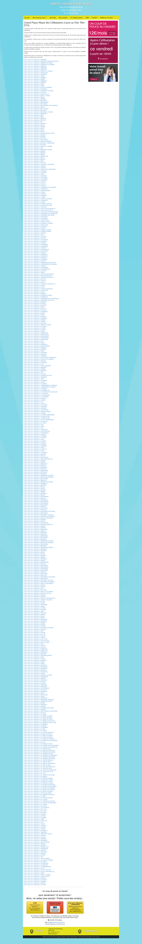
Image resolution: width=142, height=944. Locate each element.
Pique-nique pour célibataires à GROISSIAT (35, 352)
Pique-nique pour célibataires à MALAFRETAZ (36, 457)
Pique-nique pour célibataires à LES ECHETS (36, 429)
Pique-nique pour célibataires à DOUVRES (35, 305)
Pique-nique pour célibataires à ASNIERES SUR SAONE (38, 91)
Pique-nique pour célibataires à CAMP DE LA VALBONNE (39, 164)
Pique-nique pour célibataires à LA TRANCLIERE (37, 395)
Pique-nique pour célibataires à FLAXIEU (34, 328)
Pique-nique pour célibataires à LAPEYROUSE (36, 410)
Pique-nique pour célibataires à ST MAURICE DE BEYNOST (39, 785)
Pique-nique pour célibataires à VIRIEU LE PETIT (37, 876)
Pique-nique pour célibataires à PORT (34, 644)
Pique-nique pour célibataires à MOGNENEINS (36, 496)
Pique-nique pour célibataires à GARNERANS (36, 333)
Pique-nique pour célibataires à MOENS (34, 495)
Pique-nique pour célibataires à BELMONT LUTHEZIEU (38, 112)
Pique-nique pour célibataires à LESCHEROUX (36, 433)
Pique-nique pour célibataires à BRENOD (35, 153)
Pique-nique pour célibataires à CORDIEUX (35, 257)
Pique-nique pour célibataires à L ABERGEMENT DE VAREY (40, 387)
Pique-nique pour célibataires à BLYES (34, 130)
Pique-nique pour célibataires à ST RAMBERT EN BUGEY (39, 794)
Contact (94, 18)
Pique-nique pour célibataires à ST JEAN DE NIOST (37, 762)
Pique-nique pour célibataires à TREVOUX (35, 835)
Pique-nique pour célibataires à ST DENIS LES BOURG (38, 735)
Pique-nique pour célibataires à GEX (33, 341)
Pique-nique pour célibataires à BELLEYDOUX (36, 109)
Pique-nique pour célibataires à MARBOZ (35, 462)
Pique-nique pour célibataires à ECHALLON (35, 310)
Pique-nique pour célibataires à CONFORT (35, 248)
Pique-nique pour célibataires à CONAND (35, 243)
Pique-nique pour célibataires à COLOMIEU (35, 241)
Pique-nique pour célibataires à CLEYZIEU (35, 236)
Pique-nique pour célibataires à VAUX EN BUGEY (37, 842)
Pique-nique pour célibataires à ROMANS (35, 678)
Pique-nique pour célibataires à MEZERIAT (35, 485)
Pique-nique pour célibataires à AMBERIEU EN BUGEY (38, 63)
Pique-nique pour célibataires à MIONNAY (35, 490)
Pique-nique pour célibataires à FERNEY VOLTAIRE (37, 325)
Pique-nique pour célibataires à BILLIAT (34, 125)
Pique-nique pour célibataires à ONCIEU (34, 603)
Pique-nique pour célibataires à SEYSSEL (35, 706)
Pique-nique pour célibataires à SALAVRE (35, 683)
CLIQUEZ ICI (94, 79)
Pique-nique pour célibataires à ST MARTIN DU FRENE (38, 780)
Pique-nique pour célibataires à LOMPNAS (35, 444)
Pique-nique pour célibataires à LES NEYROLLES (37, 431)
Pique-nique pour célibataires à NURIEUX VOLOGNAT (38, 600)
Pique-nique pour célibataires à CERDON (35, 167)
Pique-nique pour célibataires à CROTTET (35, 279)
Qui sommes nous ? (40, 18)
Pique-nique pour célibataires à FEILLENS (35, 323)
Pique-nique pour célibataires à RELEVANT (35, 665)
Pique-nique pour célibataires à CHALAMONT (36, 179)
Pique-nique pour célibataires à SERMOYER (35, 698)
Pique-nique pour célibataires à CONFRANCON (36, 249)
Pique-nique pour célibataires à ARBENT (34, 79)
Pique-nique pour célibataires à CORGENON (35, 259)
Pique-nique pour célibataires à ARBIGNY (35, 82)
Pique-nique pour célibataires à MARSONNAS (36, 470)
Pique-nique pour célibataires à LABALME (35, 398)
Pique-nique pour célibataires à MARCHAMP (35, 464)
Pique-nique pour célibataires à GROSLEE (35, 354)
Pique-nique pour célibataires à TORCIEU (35, 827)
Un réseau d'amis (77, 18)
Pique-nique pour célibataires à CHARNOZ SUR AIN (37, 203)
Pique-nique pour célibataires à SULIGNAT (35, 812)
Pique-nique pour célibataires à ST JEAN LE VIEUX (37, 765)
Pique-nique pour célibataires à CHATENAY (35, 207)
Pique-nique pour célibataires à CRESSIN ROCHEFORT (38, 277)
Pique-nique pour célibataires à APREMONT (35, 74)
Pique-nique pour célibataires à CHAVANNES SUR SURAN (39, 215)
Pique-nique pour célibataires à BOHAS (34, 131)
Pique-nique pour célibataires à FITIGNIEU (35, 326)
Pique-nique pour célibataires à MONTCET (35, 506)
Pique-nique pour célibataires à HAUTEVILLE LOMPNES (38, 359)
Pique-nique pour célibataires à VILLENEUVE (36, 865)
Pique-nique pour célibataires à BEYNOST (35, 123)
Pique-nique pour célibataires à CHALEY (34, 182)
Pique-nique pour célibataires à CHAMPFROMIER (37, 190)
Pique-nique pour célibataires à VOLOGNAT (35, 879)
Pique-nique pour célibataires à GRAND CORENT (37, 346)
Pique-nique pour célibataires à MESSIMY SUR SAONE (38, 482)
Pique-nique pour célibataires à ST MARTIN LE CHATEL (38, 783)
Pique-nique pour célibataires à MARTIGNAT (35, 472)
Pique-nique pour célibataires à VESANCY (35, 850)
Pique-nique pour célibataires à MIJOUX (34, 487)
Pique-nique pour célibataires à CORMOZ (35, 266)
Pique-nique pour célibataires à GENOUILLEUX (36, 334)
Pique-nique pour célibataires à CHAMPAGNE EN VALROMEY (40, 187)
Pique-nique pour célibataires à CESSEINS (35, 172)
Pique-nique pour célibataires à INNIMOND (35, 367)
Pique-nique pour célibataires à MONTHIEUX (36, 508)
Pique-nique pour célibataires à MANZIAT (35, 460)
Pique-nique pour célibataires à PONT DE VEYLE (37, 642)
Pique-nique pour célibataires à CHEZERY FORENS (37, 230)
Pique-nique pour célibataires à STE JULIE (35, 809)
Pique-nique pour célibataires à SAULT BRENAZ (36, 688)
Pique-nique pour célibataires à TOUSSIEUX (35, 830)
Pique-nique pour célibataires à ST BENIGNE (36, 724)
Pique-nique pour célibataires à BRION (34, 158)
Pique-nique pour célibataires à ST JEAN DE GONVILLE (38, 760)
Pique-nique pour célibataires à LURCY (34, 451)
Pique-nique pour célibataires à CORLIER (35, 261)
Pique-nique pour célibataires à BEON (34, 117)
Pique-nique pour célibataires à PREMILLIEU (35, 650)
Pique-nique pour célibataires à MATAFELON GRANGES (38, 477)
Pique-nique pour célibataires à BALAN (34, 97)
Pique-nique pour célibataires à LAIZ (33, 402)
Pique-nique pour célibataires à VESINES (35, 853)
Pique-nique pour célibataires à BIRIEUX (34, 127)
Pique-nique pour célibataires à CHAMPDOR (35, 189)
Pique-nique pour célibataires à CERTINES (35, 171)
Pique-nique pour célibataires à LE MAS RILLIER (37, 416)
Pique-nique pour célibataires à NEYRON (35, 595)
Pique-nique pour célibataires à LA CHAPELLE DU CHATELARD (40, 392)
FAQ (87, 18)
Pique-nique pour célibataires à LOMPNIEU (35, 446)
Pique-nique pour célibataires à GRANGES (35, 347)
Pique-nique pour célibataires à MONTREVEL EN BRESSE (39, 516)
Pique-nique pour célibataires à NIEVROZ (35, 596)
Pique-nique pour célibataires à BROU (34, 161)
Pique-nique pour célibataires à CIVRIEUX (35, 233)
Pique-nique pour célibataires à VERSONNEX (36, 848)
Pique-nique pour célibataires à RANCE (34, 662)
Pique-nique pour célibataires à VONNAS (34, 883)
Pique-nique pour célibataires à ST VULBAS (35, 804)
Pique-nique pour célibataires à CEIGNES (35, 166)
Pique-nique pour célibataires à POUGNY (35, 645)
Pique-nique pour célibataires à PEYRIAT (34, 624)
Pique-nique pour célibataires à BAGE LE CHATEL (37, 95)
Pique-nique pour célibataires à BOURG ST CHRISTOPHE (39, 143)
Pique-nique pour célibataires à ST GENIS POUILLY (37, 749)
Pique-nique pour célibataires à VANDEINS (35, 839)
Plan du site (96, 937)
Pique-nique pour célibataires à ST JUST (34, 773)
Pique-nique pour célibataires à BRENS (34, 154)
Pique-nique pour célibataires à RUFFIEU (35, 681)
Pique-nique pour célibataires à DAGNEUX (35, 293)
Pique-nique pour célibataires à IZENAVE (34, 369)
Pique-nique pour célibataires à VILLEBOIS (35, 861)
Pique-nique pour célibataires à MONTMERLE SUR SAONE (39, 511)
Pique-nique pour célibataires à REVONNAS (35, 668)
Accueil (27, 18)
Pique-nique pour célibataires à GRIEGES (35, 349)
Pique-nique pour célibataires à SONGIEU (35, 709)
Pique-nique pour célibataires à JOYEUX (34, 382)
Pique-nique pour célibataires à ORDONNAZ (35, 604)
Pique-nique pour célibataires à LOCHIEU (35, 442)
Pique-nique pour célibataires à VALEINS (34, 837)
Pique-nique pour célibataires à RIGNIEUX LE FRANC (38, 675)
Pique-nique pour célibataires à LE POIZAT (35, 423)
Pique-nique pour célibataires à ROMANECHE (36, 677)
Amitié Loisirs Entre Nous (49, 937)
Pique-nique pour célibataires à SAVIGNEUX (35, 691)
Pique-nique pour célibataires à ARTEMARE (35, 89)
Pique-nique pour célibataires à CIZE (33, 235)
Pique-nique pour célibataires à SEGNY (34, 693)
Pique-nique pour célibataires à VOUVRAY (35, 884)
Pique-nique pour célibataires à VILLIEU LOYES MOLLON (39, 871)
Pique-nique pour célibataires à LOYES (34, 447)
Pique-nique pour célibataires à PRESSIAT (35, 654)
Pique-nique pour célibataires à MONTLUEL (35, 510)
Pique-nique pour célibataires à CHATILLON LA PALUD (38, 210)
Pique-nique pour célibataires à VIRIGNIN (35, 878)
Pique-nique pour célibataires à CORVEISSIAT (36, 267)
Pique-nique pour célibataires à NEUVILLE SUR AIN (37, 593)
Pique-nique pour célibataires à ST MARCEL (35, 776)
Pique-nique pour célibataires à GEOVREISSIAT (36, 338)
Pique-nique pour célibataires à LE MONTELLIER (37, 418)
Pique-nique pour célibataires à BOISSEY (35, 135)
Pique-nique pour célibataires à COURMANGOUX (37, 269)
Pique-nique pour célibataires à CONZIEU (35, 253)
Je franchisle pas (112, 33)
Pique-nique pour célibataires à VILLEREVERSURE (37, 866)
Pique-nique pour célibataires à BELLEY (34, 107)
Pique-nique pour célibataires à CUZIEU (34, 292)
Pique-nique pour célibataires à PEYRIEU (35, 626)
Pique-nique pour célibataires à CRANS (34, 272)
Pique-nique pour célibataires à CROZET (34, 282)
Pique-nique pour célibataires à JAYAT (34, 379)
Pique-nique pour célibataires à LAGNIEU (35, 400)
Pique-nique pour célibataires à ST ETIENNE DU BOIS (38, 744)
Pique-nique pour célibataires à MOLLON (35, 498)
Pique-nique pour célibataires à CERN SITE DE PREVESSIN (39, 169)
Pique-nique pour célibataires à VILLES (34, 868)
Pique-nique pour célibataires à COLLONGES (36, 239)
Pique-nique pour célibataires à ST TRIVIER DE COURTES (39, 801)
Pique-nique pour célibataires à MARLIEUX (35, 469)
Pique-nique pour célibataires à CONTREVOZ (36, 251)
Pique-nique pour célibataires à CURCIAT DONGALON (38, 289)
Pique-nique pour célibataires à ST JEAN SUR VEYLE (38, 768)
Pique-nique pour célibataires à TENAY (34, 819)
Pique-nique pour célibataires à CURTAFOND (36, 290)
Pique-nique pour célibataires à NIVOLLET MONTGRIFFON (39, 598)
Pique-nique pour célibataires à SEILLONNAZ (36, 695)
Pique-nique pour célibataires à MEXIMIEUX (35, 483)
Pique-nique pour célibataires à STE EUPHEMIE (36, 807)
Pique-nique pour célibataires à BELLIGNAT (35, 110)
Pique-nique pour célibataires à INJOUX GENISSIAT (37, 366)
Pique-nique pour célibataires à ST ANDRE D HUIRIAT (38, 716)
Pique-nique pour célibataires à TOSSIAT (34, 829)
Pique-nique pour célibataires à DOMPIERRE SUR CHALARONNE (41, 298)
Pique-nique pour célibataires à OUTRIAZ (35, 608)
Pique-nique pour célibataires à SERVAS (34, 703)
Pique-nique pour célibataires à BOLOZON (35, 138)
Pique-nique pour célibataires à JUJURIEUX (35, 384)
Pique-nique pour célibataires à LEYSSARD (35, 436)
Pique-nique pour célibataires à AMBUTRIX (35, 69)
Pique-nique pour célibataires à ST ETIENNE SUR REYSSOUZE (40, 747)
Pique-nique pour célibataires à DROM (34, 307)
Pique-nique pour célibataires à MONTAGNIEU (36, 501)
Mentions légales (61, 937)
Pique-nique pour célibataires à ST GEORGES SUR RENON (39, 752)
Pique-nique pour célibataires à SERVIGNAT (35, 704)
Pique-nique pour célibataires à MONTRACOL (36, 513)
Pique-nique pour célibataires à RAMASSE (35, 660)
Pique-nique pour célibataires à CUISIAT (34, 285)
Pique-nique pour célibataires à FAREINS (35, 320)
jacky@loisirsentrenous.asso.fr (56, 922)
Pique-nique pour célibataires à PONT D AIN (35, 639)
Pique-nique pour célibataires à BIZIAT (34, 128)
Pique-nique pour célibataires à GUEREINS (35, 356)
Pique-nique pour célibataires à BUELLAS (35, 163)
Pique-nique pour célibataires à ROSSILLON (35, 680)
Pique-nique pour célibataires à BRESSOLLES (36, 156)
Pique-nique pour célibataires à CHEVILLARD (36, 225)
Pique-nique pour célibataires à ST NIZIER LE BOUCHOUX (39, 789)
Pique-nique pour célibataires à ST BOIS (34, 729)
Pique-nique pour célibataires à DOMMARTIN (36, 297)
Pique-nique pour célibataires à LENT (34, 428)
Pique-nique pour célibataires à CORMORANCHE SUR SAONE (40, 264)
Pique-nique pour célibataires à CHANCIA (35, 194)
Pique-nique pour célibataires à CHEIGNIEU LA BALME (38, 223)
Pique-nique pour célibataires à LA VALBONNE (36, 397)
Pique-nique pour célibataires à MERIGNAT (35, 480)
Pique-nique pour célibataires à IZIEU (34, 372)
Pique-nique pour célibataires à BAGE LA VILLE (36, 94)
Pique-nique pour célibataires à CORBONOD (35, 254)
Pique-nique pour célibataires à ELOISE (34, 313)
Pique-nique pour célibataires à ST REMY (35, 796)
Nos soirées (63, 18)
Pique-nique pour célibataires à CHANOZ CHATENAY (38, 199)
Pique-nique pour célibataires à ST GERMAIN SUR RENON (39, 757)
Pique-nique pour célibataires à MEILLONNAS (36, 478)
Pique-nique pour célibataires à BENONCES (35, 113)
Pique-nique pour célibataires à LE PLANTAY (35, 421)
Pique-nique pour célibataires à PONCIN (34, 637)
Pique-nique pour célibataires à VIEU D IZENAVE (37, 858)
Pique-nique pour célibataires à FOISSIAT (35, 329)
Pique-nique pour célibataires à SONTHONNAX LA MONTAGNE (40, 711)
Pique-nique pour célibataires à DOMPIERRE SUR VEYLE (39, 300)
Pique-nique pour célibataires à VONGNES (35, 881)
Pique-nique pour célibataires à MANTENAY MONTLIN (38, 459)
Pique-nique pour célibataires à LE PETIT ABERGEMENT (39, 420)
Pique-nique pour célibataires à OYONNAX (35, 609)
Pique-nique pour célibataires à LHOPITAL (35, 438)
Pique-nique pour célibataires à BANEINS (35, 99)
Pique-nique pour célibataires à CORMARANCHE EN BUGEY (40, 262)
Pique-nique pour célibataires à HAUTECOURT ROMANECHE (40, 357)
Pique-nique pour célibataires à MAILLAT (34, 456)
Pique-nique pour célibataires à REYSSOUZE (36, 672)
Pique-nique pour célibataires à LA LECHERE (36, 393)
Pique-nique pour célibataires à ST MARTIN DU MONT (38, 781)
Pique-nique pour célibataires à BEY (33, 122)
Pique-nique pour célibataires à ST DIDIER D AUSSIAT (38, 737)
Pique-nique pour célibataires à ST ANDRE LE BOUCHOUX (39, 721)
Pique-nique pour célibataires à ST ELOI (34, 742)
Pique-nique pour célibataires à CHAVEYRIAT (36, 217)
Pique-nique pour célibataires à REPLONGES (36, 667)
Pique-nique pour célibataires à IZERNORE (35, 370)
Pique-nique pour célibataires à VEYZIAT (34, 855)
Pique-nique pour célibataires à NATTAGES (35, 590)
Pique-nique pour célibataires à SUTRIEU (35, 816)
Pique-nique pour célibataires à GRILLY (34, 351)
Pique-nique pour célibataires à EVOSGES (35, 316)
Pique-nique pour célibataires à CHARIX (34, 202)
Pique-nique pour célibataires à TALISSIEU (35, 817)
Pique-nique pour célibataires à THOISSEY (35, 825)
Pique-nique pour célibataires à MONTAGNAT (36, 500)
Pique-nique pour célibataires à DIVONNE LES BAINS (38, 295)
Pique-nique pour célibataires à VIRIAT (34, 873)
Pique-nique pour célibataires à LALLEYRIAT (35, 405)
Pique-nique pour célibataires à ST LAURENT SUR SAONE (39, 775)
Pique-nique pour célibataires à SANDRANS (35, 686)
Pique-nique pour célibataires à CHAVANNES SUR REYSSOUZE (40, 213)
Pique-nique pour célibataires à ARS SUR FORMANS (38, 87)
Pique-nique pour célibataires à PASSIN (34, 616)
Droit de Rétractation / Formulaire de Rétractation (79, 937)
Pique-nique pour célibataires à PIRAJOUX (35, 629)
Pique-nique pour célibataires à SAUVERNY (35, 690)
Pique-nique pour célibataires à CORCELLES (36, 256)
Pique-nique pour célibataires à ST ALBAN (35, 714)
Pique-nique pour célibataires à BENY (34, 115)
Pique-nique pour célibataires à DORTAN (34, 303)
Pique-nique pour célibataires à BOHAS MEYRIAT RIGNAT (39, 133)
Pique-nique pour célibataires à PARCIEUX (35, 613)
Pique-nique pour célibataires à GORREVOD (35, 344)
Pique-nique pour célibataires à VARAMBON (35, 840)
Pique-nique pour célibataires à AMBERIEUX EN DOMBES (39, 64)
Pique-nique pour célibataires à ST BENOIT (35, 726)
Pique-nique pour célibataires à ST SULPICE (35, 799)
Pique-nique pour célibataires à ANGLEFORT (36, 72)
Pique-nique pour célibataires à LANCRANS (35, 406)
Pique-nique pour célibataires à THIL (33, 822)
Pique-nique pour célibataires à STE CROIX (35, 806)
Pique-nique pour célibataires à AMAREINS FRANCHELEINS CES (41, 61)
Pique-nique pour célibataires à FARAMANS (35, 318)
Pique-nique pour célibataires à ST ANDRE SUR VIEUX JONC (40, 722)
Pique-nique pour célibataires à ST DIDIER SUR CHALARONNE (40, 740)
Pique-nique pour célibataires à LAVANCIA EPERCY (37, 411)
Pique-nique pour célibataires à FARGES (34, 321)
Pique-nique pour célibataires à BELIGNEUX (35, 104)
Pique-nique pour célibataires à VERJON (34, 843)
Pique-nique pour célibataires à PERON (34, 618)
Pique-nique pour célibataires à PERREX (34, 622)
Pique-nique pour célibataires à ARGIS (34, 84)
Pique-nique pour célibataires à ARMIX (34, 86)
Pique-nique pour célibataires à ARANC (34, 76)
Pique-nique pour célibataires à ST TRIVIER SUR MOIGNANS (40, 803)
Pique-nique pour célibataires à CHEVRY (34, 228)
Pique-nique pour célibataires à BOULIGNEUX (36, 140)
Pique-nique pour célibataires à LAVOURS (35, 413)
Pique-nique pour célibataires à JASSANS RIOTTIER (37, 375)
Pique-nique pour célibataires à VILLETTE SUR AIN (37, 870)
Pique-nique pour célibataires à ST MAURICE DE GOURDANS (40, 786)
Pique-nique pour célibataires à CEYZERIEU (35, 177)
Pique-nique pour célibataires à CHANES (34, 197)
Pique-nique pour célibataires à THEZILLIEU (35, 821)
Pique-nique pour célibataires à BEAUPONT (35, 100)
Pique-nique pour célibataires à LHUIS (34, 439)
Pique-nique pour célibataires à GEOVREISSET (36, 336)
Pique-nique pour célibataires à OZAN (34, 611)
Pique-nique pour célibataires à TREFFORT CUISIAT (38, 834)
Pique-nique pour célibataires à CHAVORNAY (36, 218)
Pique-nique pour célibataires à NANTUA (34, 585)
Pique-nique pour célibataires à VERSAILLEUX (36, 847)
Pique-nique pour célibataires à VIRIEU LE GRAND (37, 875)
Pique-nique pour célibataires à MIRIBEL (34, 492)
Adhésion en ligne (106, 18)
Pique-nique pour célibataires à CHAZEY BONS (36, 220)
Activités (53, 18)
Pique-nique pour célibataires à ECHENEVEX (36, 311)
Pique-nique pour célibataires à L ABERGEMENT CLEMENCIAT (40, 385)
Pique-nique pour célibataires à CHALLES (35, 184)
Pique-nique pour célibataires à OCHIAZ (34, 601)
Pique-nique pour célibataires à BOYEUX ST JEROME (38, 146)
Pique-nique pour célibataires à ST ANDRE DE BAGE (38, 717)
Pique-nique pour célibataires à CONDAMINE (36, 244)
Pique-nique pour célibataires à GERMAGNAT (36, 339)
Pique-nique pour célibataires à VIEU (33, 857)
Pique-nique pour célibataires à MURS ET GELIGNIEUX (38, 518)
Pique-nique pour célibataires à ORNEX (34, 606)
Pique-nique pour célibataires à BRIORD (34, 159)
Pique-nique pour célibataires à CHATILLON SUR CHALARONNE (41, 212)
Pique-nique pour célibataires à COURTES (35, 271)
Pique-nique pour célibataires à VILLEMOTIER (36, 863)
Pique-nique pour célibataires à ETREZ (34, 315)
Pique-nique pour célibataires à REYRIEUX (35, 670)
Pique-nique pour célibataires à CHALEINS (35, 181)
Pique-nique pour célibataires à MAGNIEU (35, 454)
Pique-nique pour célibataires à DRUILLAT (35, 308)
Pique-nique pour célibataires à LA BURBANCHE (36, 390)
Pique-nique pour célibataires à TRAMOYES (35, 832)
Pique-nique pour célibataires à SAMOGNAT (35, 685)
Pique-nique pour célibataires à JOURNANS (35, 380)
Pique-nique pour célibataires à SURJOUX (35, 814)
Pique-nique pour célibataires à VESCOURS (35, 852)
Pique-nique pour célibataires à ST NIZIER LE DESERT (38, 791)
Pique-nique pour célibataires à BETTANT (35, 120)
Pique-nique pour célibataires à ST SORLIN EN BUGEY (38, 798)
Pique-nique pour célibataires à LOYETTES (35, 449)
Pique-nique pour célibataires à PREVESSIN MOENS (38, 655)
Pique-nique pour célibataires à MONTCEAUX (36, 505)
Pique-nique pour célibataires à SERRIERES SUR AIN (38, 701)
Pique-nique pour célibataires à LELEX (34, 426)
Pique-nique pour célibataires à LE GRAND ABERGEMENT (39, 415)
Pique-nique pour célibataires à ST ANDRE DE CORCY (38, 719)
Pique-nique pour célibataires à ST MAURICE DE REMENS (39, 788)
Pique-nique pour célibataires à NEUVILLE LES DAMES (38, 591)
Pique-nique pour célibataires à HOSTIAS (35, 361)
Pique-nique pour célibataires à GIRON (34, 343)
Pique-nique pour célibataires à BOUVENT (35, 145)
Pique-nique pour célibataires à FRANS (34, 331)
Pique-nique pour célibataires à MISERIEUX (35, 493)
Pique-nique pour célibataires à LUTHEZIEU (35, 452)
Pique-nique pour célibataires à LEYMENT (35, 434)
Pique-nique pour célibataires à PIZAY (34, 631)
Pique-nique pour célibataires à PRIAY (34, 657)
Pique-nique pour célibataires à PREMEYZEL (36, 649)
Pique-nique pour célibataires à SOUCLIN (35, 713)
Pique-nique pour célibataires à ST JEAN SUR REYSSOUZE (39, 767)
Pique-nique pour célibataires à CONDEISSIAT (36, 246)
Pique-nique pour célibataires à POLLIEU (35, 636)
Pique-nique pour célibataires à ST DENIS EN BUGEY (38, 734)
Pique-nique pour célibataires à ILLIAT (34, 364)
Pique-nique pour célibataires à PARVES (34, 614)
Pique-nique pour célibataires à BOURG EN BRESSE (38, 141)
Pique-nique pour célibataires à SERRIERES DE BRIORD (39, 699)
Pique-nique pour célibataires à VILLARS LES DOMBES (38, 860)
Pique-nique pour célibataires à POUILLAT (35, 647)
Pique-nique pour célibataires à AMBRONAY (35, 68)
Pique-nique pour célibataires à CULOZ (34, 287)
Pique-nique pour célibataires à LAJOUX (34, 403)
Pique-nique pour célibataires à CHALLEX (35, 185)
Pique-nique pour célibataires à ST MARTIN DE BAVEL (38, 778)
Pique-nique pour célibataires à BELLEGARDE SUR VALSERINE (41, 105)
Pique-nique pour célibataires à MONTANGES (36, 503)
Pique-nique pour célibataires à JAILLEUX (35, 374)
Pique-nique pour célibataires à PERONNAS (35, 619)
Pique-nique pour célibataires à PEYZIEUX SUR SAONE (38, 627)
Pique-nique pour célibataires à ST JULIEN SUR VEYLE (38, 771)
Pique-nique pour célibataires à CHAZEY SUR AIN (37, 221)
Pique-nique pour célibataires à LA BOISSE (35, 388)
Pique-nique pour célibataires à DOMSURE (35, 302)
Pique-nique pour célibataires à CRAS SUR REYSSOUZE (39, 274)
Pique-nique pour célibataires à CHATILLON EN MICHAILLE (39, 208)
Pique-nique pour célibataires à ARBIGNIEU (35, 81)
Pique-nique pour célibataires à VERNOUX (35, 845)
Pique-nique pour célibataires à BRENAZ (34, 151)
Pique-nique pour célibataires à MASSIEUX (35, 474)
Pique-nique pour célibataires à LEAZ (34, 424)
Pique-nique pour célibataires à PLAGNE (34, 632)
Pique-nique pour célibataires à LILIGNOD (35, 441)
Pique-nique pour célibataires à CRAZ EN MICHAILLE (38, 275)
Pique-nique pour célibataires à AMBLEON (35, 66)
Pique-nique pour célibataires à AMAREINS (35, 59)
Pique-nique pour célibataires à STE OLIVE (35, 811)
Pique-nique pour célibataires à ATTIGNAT (35, 92)
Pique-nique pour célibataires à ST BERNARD (36, 727)
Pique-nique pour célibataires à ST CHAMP (35, 731)
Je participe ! (103, 59)
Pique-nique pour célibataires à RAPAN (34, 663)
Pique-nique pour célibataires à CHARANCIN (35, 200)
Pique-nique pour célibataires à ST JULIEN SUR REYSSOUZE (40, 770)
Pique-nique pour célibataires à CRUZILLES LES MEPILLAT (39, 284)
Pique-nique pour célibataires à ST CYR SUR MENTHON (39, 732)
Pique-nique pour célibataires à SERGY (34, 696)
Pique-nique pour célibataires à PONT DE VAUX (36, 641)
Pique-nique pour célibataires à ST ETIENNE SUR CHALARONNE (41, 745)
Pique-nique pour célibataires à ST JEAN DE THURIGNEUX (39, 763)
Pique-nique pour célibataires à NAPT (34, 588)
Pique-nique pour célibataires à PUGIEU (34, 659)
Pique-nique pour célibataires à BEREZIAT (35, 118)
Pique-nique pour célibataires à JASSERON (35, 377)
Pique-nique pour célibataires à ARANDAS (35, 77)
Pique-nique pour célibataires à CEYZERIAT (35, 176)
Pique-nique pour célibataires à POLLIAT (34, 634)
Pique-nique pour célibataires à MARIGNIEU (35, 467)
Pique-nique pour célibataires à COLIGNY (35, 238)
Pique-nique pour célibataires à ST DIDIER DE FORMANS (39, 739)
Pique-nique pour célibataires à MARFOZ (35, 465)
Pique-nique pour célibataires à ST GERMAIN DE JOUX (38, 753)
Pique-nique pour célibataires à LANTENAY (35, 408)
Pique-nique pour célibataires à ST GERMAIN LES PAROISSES (40, 755)
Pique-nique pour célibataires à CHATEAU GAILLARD (38, 205)
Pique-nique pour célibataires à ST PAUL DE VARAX (37, 793)
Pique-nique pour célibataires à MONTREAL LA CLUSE (38, 514)
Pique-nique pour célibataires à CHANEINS (35, 195)
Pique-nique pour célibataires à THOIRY (34, 824)
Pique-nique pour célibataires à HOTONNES (35, 362)
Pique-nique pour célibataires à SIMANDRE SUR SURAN (39, 708)
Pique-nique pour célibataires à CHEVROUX (35, 226)
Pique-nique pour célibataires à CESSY (34, 174)
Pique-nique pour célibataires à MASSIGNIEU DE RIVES (38, 475)
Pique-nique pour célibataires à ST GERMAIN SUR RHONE (39, 758)
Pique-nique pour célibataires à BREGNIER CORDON (38, 149)
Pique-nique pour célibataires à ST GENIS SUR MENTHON (39, 750)
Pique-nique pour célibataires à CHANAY (34, 192)
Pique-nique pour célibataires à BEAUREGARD (36, 102)
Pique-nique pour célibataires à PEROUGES (35, 621)
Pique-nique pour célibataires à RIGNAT (34, 673)
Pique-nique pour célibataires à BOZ (33, 148)
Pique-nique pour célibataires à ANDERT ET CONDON (38, 71)
